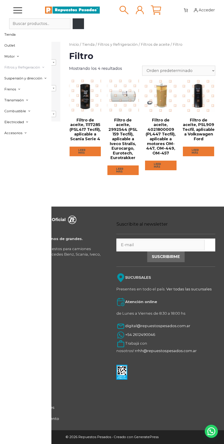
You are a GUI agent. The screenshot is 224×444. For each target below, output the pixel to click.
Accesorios (13, 133)
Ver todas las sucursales (189, 289)
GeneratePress (146, 437)
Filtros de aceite (155, 44)
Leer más (82, 151)
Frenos (10, 89)
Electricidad (14, 122)
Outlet (9, 45)
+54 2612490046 (140, 335)
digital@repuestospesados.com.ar (157, 326)
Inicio (74, 44)
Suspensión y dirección (23, 78)
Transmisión (14, 100)
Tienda (10, 34)
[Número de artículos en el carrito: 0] (186, 10)
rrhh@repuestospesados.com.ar (166, 351)
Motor (9, 56)
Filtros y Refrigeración (22, 67)
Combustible (15, 111)
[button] (211, 431)
